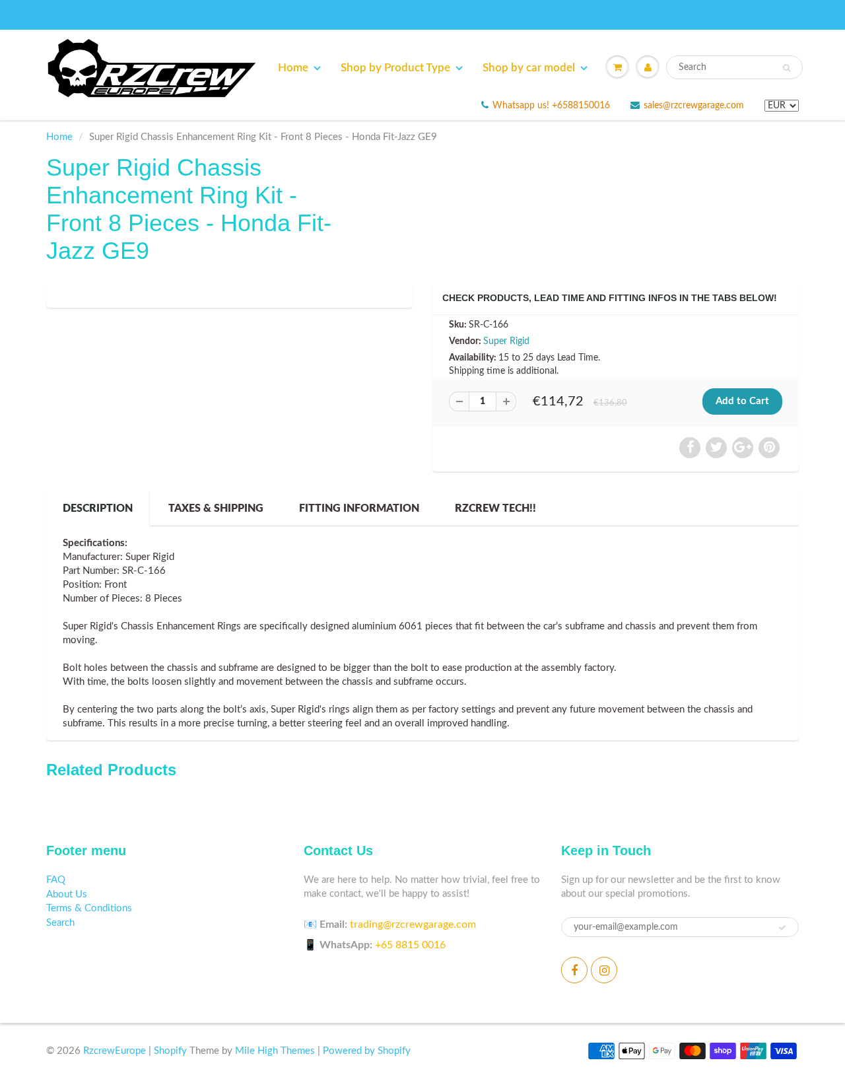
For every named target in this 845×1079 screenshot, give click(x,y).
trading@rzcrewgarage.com (413, 924)
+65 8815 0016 (410, 945)
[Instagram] (604, 970)
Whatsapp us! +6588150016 (551, 105)
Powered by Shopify (367, 1051)
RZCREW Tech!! (495, 508)
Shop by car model (529, 67)
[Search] (786, 68)
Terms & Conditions (89, 908)
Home (293, 67)
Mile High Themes (275, 1051)
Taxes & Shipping (215, 508)
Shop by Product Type (395, 67)
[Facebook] (574, 970)
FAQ (55, 880)
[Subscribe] (782, 927)
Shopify (170, 1051)
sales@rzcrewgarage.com (694, 105)
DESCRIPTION (98, 508)
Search (60, 923)
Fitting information (359, 508)
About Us (66, 894)
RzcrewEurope (114, 1051)
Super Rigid (506, 341)
